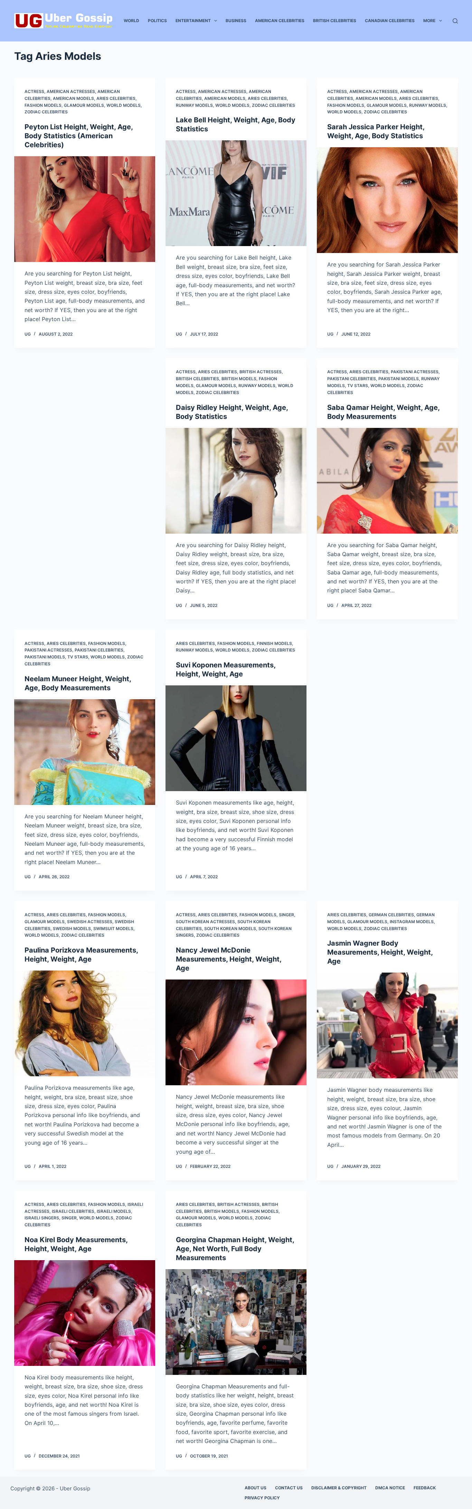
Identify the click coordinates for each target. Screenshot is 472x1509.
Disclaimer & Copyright (339, 1487)
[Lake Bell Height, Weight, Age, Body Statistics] (236, 193)
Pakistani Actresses (414, 371)
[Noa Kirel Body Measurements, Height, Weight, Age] (84, 1313)
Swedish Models (72, 928)
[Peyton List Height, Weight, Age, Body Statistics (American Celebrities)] (84, 209)
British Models (238, 378)
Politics (157, 20)
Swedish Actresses (89, 921)
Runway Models (194, 105)
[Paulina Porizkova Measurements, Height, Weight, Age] (84, 1023)
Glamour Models (84, 105)
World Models (123, 105)
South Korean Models (230, 928)
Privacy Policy (262, 1497)
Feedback (425, 1487)
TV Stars (357, 385)
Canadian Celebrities (390, 20)
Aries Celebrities (115, 98)
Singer (286, 914)
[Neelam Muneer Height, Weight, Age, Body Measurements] (84, 752)
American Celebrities (279, 20)
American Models (73, 98)
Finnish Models (274, 643)
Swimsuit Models (113, 928)
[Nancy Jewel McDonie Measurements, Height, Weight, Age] (236, 1032)
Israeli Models (114, 1211)
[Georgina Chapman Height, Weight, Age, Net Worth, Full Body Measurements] (236, 1322)
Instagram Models (412, 921)
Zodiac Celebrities (46, 111)
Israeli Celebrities (73, 1211)
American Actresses (71, 91)
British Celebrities (334, 20)
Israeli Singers (42, 1217)
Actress (34, 91)
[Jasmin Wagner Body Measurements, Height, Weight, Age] (387, 1025)
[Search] (455, 21)
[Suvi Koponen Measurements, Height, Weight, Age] (236, 738)
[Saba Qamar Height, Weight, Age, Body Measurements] (387, 481)
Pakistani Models (398, 378)
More (429, 20)
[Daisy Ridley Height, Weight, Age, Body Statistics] (236, 481)
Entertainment (193, 20)
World (131, 20)
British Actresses (260, 371)
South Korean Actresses (205, 921)
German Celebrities (391, 914)
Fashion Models (43, 105)
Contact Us (289, 1487)
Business (236, 20)
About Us (255, 1487)
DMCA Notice (390, 1487)
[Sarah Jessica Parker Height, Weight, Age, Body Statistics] (387, 200)
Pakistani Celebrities (351, 378)
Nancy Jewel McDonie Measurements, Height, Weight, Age (228, 959)
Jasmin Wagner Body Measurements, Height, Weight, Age (380, 952)
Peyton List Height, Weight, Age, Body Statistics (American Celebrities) (79, 136)
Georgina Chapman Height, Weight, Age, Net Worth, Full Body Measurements (235, 1249)
